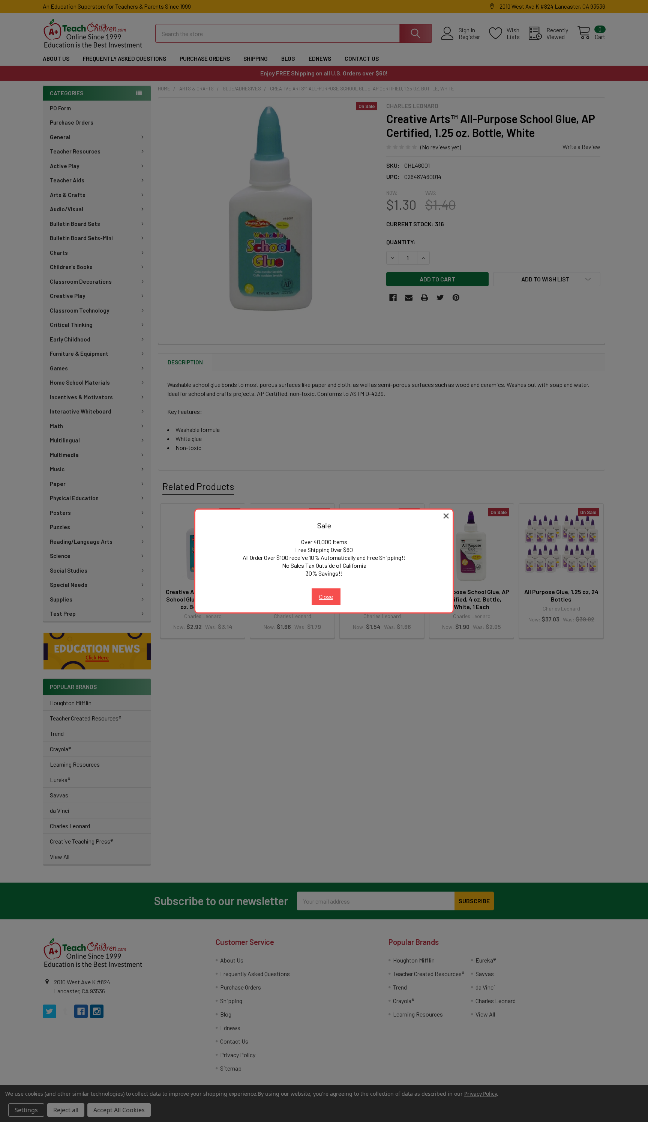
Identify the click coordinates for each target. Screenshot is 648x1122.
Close (326, 596)
